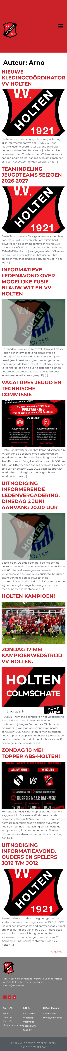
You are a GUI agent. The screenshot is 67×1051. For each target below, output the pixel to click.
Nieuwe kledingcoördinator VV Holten (33, 78)
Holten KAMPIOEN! (28, 596)
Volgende (57, 951)
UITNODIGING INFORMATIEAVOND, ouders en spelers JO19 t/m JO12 (29, 854)
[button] (61, 26)
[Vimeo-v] (14, 997)
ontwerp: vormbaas (33, 1047)
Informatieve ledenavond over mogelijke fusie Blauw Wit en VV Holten (28, 282)
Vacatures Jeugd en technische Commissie (31, 388)
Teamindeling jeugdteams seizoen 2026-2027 (32, 175)
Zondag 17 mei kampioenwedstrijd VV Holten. (32, 655)
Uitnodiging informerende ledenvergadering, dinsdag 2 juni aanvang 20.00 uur (31, 495)
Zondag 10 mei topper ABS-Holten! (31, 753)
